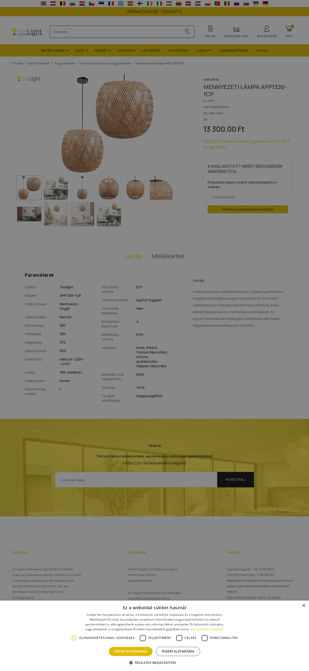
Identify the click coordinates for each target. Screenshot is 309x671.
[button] (154, 662)
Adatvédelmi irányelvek (207, 629)
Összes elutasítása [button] (178, 651)
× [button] (303, 606)
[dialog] (154, 636)
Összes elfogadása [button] (130, 651)
